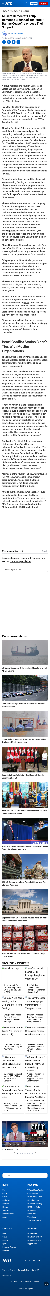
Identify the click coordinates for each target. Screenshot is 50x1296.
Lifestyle (7, 1228)
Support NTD (32, 1244)
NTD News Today (34, 1207)
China (4, 1193)
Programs (32, 1185)
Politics (25, 11)
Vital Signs (31, 1217)
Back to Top (46, 1284)
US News (13, 11)
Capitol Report (33, 1193)
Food (4, 1233)
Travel (4, 1237)
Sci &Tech (6, 1210)
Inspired (5, 1250)
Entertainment (8, 1214)
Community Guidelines (20, 561)
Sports (4, 1217)
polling (26, 302)
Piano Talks (31, 1214)
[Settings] (45, 1145)
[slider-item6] (29, 1153)
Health (5, 1207)
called (10, 441)
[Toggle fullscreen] (40, 1145)
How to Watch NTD (34, 1237)
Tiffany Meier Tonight (35, 1190)
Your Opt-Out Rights (25, 1289)
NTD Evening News (34, 1197)
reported (10, 209)
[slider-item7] (32, 1153)
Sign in (34, 3)
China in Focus (33, 1200)
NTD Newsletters (34, 1240)
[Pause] (6, 1145)
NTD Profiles (32, 1233)
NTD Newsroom (17, 34)
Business (5, 1200)
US (3, 1190)
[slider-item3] (22, 1153)
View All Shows (33, 1220)
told (16, 507)
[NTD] (6, 1260)
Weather (5, 1204)
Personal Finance (9, 1247)
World (4, 1197)
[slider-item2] (20, 1153)
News (4, 11)
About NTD (32, 1228)
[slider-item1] (17, 1153)
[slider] (25, 1141)
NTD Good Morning (34, 1204)
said (16, 149)
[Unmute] (44, 1137)
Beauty (5, 1240)
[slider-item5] (27, 1153)
